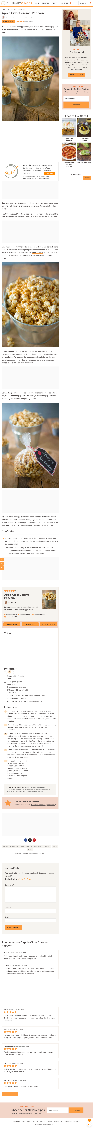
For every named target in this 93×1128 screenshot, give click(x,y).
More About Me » (76, 74)
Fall (22, 846)
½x (6, 671)
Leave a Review (49, 624)
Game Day (29, 846)
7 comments (23, 855)
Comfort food (14, 846)
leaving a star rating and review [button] (43, 805)
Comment (9, 885)
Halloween (37, 846)
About (54, 3)
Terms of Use (58, 1121)
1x (9, 671)
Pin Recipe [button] (31, 624)
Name (8, 908)
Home (37, 3)
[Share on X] (30, 840)
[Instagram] (73, 3)
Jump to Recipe (9, 21)
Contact (64, 3)
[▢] (5, 676)
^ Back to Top (16, 1121)
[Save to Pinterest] (34, 840)
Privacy (49, 1121)
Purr (57, 1124)
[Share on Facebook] (26, 840)
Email (7, 917)
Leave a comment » (35, 855)
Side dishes (47, 846)
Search (87, 177)
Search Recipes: (77, 174)
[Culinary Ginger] (16, 3)
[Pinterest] (76, 3)
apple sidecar (37, 252)
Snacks (8, 9)
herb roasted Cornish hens (47, 247)
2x (13, 671)
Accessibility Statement (72, 1121)
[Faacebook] (70, 3)
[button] (5, 591)
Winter (30, 849)
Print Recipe (12, 624)
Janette (10, 17)
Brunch (5, 846)
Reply (26, 965)
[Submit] (90, 3)
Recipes (45, 3)
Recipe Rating (11, 879)
